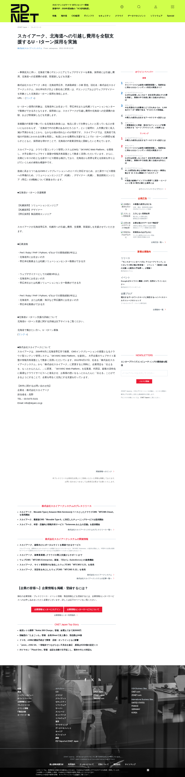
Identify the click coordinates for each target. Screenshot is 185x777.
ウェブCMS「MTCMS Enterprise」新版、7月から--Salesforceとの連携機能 (57, 560)
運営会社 (116, 764)
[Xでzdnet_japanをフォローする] (92, 679)
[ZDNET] (30, 11)
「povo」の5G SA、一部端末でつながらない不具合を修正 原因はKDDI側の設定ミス (59, 645)
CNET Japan (144, 397)
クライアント (61, 698)
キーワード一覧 (23, 715)
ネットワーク (61, 715)
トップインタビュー (25, 695)
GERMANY (136, 709)
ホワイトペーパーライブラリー (151, 189)
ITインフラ (89, 16)
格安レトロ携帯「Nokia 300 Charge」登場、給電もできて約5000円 (50, 630)
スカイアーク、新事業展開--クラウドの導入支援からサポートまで (51, 555)
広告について (103, 764)
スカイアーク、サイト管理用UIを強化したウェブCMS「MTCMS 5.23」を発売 (57, 565)
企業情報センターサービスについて (83, 609)
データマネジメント (137, 16)
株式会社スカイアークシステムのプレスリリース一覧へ (90, 530)
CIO (57, 692)
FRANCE (135, 706)
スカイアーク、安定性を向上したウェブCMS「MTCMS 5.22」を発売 (53, 569)
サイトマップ (130, 764)
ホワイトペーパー (24, 698)
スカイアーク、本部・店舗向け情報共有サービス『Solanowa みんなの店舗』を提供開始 (60, 524)
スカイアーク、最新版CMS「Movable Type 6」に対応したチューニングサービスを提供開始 (61, 519)
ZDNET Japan (22, 27)
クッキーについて (87, 764)
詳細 (77, 774)
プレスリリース (36, 27)
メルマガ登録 (144, 381)
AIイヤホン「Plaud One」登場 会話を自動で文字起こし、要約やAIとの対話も (56, 650)
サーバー (59, 708)
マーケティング (62, 725)
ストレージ (60, 712)
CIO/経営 (76, 16)
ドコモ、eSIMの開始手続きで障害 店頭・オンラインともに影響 (49, 640)
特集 (54, 16)
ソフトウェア (156, 16)
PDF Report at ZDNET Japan (67, 741)
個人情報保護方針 (56, 764)
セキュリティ (105, 16)
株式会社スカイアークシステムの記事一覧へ (94, 578)
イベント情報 (22, 708)
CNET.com (136, 692)
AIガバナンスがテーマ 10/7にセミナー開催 (70, 5)
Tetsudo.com (99, 698)
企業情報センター (24, 702)
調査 (57, 738)
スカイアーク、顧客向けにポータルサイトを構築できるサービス (50, 545)
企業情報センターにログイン (47, 609)
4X (95, 689)
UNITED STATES (138, 703)
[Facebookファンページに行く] (85, 679)
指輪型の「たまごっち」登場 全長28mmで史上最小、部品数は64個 (51, 635)
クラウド (119, 16)
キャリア (59, 731)
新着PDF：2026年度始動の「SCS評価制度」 (71, 8)
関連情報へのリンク (104, 471)
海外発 (64, 16)
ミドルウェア (61, 718)
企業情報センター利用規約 (64, 615)
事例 (19, 692)
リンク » (30, 98)
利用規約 (71, 764)
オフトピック (61, 735)
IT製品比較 (21, 712)
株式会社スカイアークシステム (29, 48)
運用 (57, 721)
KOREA (134, 713)
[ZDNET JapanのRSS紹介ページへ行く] (99, 679)
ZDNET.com (136, 695)
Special (170, 16)
